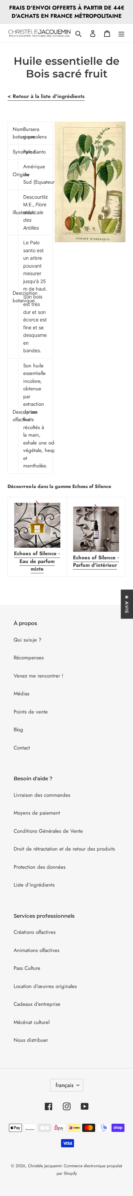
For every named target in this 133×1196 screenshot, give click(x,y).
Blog (18, 729)
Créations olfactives (35, 932)
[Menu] (121, 33)
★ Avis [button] (127, 604)
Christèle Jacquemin (45, 1166)
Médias (21, 693)
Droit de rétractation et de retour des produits (64, 849)
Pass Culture (27, 968)
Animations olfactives (36, 950)
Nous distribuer (31, 1040)
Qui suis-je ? (27, 640)
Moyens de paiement (37, 813)
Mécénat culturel (31, 1022)
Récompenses (29, 657)
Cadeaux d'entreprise (37, 1004)
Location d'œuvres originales (45, 986)
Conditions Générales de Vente (48, 831)
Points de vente (31, 712)
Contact (22, 748)
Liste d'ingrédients (34, 885)
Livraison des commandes (42, 795)
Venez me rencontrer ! (38, 676)
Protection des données (39, 867)
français (64, 1085)
